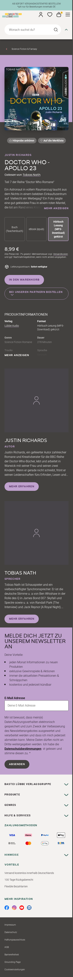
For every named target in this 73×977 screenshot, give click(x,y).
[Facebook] (6, 907)
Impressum (10, 924)
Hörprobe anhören (23, 140)
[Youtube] (21, 907)
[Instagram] (14, 907)
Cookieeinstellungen (14, 969)
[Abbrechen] (66, 29)
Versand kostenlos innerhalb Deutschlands (29, 872)
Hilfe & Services (17, 815)
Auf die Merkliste (53, 141)
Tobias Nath (31, 174)
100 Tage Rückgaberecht (18, 879)
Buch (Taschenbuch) (14, 229)
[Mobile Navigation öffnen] (68, 15)
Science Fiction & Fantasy (24, 49)
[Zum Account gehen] (41, 15)
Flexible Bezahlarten (16, 886)
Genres (10, 804)
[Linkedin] (29, 907)
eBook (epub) (36, 229)
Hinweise (11, 854)
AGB (6, 947)
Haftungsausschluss (14, 939)
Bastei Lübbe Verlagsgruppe (27, 784)
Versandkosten (60, 254)
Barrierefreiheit (11, 954)
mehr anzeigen (56, 208)
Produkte (12, 794)
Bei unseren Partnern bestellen (36, 292)
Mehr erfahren (21, 486)
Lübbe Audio (11, 325)
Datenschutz (10, 932)
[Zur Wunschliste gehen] (50, 15)
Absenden (17, 764)
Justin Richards (17, 155)
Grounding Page (12, 962)
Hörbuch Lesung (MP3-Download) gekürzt (58, 229)
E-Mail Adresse (14, 698)
